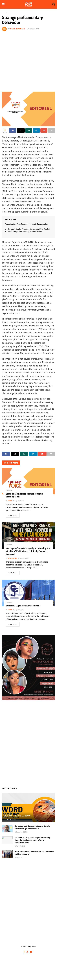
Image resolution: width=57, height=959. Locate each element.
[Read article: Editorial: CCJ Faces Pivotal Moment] (28, 593)
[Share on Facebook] (12, 130)
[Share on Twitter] (21, 130)
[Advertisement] (28, 61)
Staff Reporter (17, 29)
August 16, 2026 (24, 558)
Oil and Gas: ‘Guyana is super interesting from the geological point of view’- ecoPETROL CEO (33, 840)
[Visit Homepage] (28, 4)
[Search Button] (53, 4)
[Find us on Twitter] (27, 952)
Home (4, 13)
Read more (13, 514)
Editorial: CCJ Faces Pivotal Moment (23, 605)
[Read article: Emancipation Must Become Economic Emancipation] (28, 481)
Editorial (11, 13)
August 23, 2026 (19, 501)
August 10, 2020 (21, 857)
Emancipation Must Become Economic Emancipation (26, 224)
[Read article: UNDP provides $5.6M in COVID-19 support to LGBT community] (7, 854)
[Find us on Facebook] (24, 952)
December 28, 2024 (11, 819)
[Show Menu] (3, 4)
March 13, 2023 (20, 846)
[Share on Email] (43, 130)
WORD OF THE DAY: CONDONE (17, 815)
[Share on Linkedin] (36, 130)
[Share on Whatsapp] (28, 130)
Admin (10, 501)
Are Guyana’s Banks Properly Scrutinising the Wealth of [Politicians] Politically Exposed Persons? (28, 551)
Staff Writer (12, 558)
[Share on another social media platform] (51, 130)
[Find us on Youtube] (31, 952)
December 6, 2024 (21, 832)
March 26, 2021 (33, 29)
